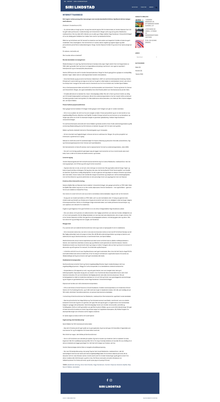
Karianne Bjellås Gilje (124, 365)
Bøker (137, 67)
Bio (65, 1)
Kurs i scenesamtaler (80, 1)
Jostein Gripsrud (110, 365)
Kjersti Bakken (67, 367)
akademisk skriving (73, 365)
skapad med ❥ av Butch (150, 398)
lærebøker (76, 367)
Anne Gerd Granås (87, 365)
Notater (137, 70)
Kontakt (69, 1)
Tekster (137, 74)
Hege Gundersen (98, 365)
